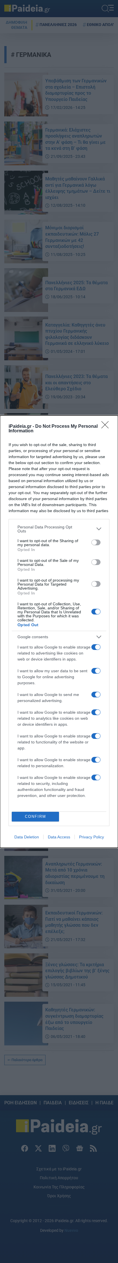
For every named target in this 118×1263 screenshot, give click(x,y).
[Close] (106, 426)
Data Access (59, 837)
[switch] (96, 542)
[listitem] (59, 529)
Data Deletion (26, 837)
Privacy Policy (91, 837)
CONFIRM (35, 816)
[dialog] (59, 631)
